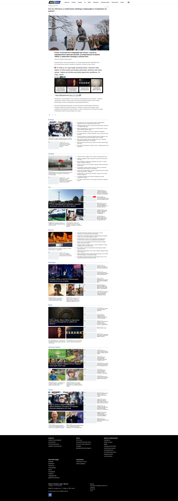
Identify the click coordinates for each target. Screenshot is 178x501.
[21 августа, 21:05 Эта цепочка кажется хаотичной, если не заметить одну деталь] (74, 333)
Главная (50, 5)
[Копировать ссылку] (53, 14)
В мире (80, 2)
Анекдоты (96, 2)
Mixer (89, 2)
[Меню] (128, 2)
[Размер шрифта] (49, 14)
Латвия (74, 2)
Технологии (115, 2)
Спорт (122, 2)
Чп (85, 2)
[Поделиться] (55, 14)
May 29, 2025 (74, 95)
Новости (67, 2)
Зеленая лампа (105, 2)
